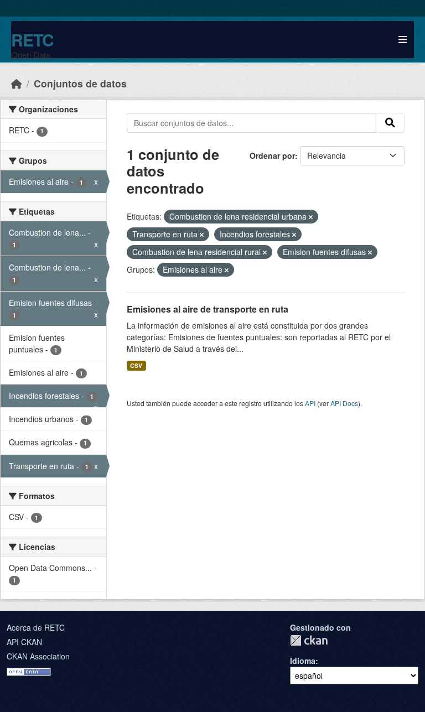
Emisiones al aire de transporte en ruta (207, 309)
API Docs (344, 403)
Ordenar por (272, 155)
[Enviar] (390, 123)
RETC (32, 39)
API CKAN (24, 641)
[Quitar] (311, 216)
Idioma (302, 660)
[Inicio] (16, 83)
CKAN (309, 640)
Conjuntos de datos (80, 83)
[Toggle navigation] (402, 40)
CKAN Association (38, 656)
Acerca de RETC (36, 627)
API (310, 403)
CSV (136, 365)
